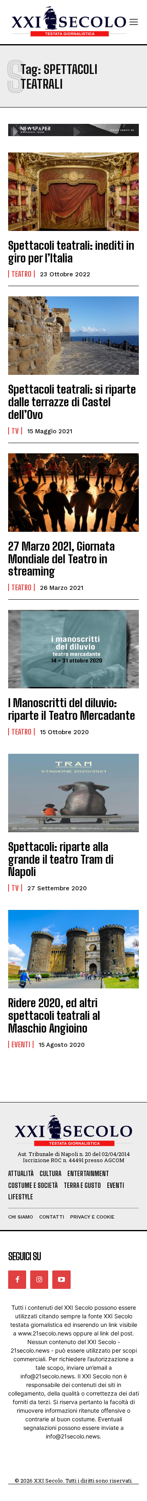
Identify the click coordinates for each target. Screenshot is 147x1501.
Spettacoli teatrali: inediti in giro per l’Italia (71, 251)
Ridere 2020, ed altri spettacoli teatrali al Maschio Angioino (54, 1015)
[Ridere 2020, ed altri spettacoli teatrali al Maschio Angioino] (73, 949)
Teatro (21, 274)
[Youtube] (61, 1279)
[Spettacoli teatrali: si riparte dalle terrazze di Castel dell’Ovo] (73, 335)
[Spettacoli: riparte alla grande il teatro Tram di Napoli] (73, 793)
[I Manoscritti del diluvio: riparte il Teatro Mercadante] (73, 649)
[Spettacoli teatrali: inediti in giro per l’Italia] (73, 191)
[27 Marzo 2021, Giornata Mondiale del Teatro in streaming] (73, 492)
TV (15, 431)
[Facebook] (17, 1279)
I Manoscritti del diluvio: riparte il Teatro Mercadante (71, 709)
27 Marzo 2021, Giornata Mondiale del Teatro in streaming (61, 558)
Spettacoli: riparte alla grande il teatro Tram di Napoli (61, 859)
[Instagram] (39, 1279)
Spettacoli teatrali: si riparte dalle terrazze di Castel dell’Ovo (72, 401)
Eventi (20, 1044)
